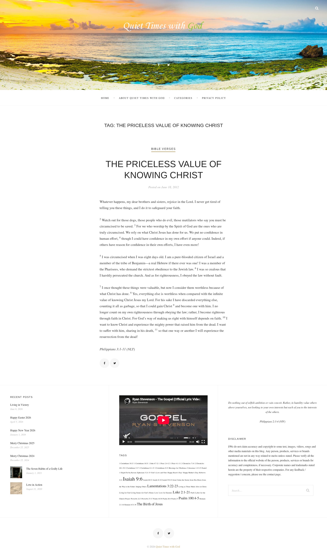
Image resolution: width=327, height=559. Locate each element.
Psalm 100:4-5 (189, 498)
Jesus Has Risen (195, 480)
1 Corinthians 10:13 (126, 463)
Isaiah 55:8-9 (167, 480)
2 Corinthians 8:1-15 (146, 468)
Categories (183, 98)
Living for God (124, 492)
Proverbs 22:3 (136, 498)
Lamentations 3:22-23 (162, 485)
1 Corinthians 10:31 (141, 463)
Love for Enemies (165, 492)
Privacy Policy (214, 98)
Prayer (127, 498)
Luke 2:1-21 (181, 492)
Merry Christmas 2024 (22, 456)
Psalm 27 (174, 498)
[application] (163, 420)
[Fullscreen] (203, 441)
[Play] (123, 441)
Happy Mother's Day (190, 472)
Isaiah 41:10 (157, 480)
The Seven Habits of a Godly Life (44, 468)
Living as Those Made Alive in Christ (192, 486)
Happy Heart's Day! (175, 472)
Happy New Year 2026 (22, 430)
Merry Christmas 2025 (22, 443)
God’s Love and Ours (159, 472)
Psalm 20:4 (167, 498)
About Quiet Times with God (142, 98)
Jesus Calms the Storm (181, 480)
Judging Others (141, 486)
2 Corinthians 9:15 (161, 468)
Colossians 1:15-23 (194, 468)
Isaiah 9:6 (133, 478)
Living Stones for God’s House (142, 492)
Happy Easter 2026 (20, 417)
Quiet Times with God (168, 546)
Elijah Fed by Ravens (128, 472)
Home (105, 98)
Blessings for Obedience (178, 468)
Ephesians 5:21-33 (143, 472)
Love (156, 492)
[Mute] (197, 441)
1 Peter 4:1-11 (175, 463)
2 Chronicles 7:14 (187, 463)
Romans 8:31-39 (130, 504)
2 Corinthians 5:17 (132, 468)
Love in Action (34, 484)
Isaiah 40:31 (147, 480)
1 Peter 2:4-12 (164, 463)
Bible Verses (163, 148)
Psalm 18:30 (157, 498)
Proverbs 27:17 (147, 498)
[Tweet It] (114, 363)
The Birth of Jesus (150, 504)
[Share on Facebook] (104, 363)
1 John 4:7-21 (154, 463)
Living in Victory (19, 404)
